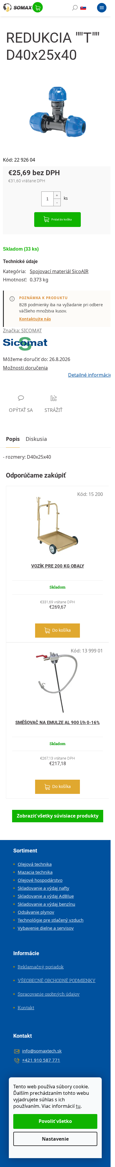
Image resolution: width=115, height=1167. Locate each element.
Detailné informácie (90, 375)
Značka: (22, 330)
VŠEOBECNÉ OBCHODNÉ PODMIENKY (57, 980)
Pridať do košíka (61, 219)
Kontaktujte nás (35, 319)
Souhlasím (55, 1121)
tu (78, 1106)
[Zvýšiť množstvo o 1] (56, 195)
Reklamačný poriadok (41, 967)
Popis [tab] (13, 438)
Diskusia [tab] (36, 438)
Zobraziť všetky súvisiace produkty (57, 816)
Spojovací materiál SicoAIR (59, 271)
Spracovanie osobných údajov (49, 994)
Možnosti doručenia (25, 368)
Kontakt (26, 1007)
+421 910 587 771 (41, 1060)
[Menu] (102, 9)
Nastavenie (55, 1139)
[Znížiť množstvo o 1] (56, 202)
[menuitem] (32, 864)
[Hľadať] (75, 9)
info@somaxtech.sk (42, 1051)
